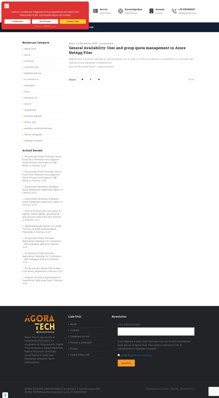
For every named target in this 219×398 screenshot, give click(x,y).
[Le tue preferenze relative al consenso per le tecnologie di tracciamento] (5, 395)
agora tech (30, 49)
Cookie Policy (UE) (80, 355)
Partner (159, 13)
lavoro (27, 104)
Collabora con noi (79, 336)
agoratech (108, 43)
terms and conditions (141, 355)
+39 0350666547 (186, 9)
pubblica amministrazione (38, 128)
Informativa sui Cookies (157, 389)
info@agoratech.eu (187, 13)
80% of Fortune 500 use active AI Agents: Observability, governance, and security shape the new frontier (41, 214)
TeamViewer (131, 13)
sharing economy (33, 140)
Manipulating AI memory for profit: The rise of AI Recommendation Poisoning (42, 229)
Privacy (74, 349)
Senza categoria (33, 134)
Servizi (104, 9)
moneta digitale (33, 116)
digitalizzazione (32, 73)
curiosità (29, 61)
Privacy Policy (187, 389)
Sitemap (175, 389)
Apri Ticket (105, 13)
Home (73, 324)
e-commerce (31, 79)
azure (27, 55)
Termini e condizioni (81, 342)
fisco (27, 91)
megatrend (30, 110)
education (29, 85)
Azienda (159, 9)
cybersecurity (31, 67)
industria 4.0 (31, 98)
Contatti (74, 330)
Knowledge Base (133, 9)
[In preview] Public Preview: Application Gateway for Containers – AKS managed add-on (41, 241)
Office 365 (30, 122)
